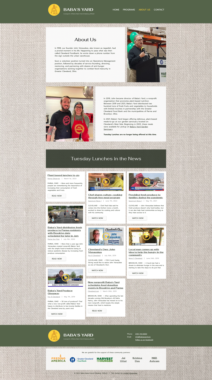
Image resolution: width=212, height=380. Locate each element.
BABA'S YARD (78, 9)
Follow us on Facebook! (144, 340)
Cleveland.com (93, 291)
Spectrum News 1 (94, 201)
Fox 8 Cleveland (54, 297)
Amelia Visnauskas (130, 373)
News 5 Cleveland (135, 258)
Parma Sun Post (54, 239)
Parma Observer (54, 178)
